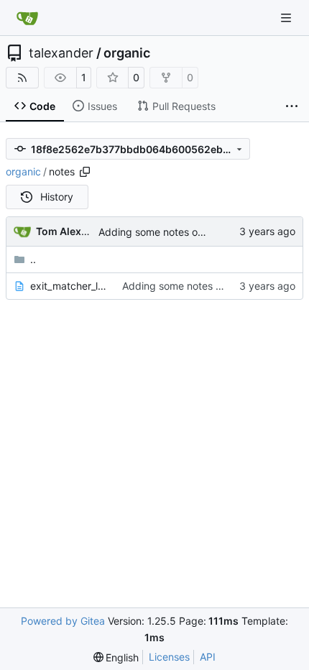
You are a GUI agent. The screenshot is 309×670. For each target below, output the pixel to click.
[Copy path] (85, 172)
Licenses (169, 657)
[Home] (27, 18)
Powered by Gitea (63, 621)
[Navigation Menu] (287, 17)
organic (126, 53)
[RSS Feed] (22, 77)
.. (33, 259)
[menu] (116, 657)
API (208, 657)
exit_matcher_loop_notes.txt (69, 286)
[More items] (291, 106)
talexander (61, 53)
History (56, 197)
